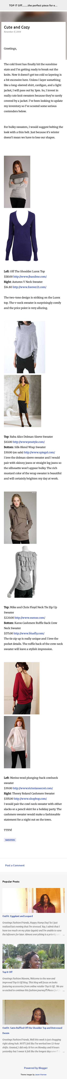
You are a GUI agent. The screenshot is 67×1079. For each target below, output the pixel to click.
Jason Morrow (41, 1074)
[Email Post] (6, 835)
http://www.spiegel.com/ (39, 452)
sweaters (10, 840)
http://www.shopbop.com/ (30, 798)
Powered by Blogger (35, 1067)
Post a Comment (15, 865)
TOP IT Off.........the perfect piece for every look (37, 5)
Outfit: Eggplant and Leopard (17, 916)
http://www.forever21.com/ (29, 287)
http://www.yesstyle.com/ (29, 442)
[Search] (62, 5)
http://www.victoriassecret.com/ (33, 788)
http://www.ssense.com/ (30, 617)
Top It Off (7, 971)
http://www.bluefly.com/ (29, 633)
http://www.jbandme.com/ (30, 276)
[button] (6, 38)
